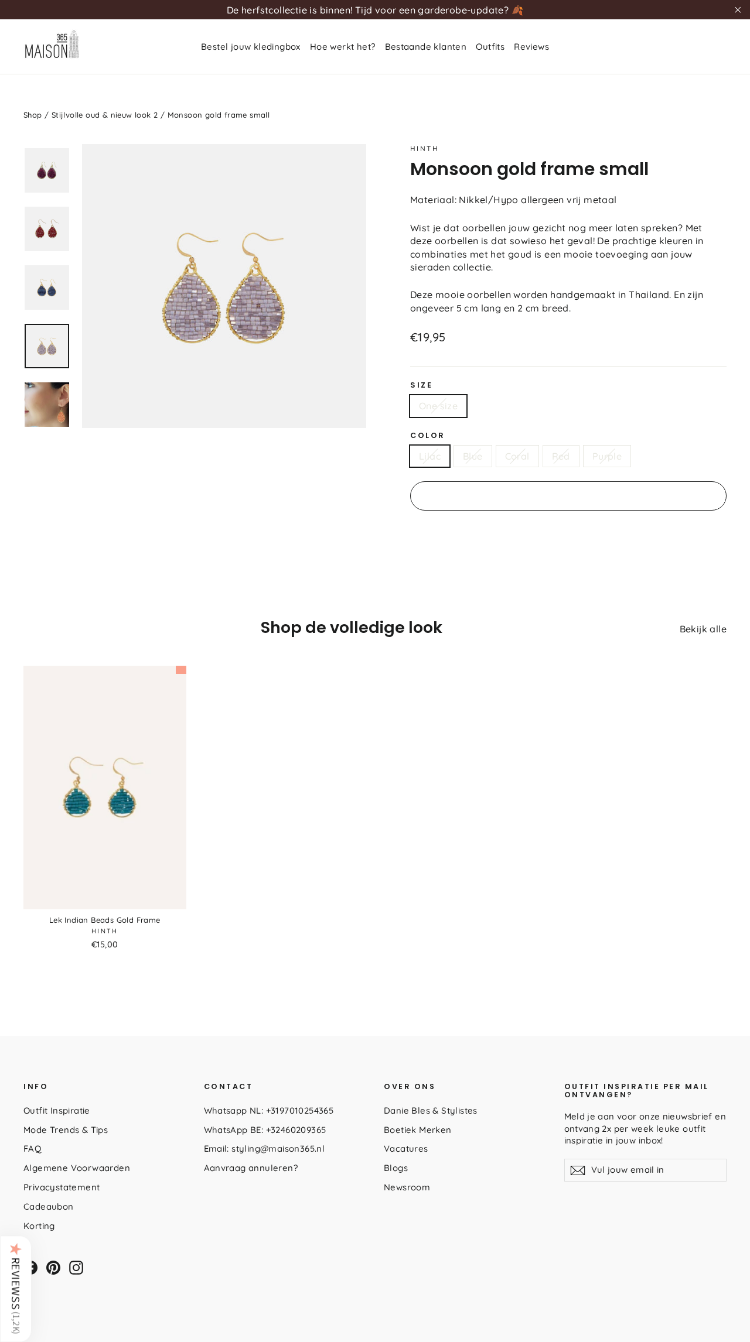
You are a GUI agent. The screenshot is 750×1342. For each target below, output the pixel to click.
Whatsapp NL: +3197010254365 (269, 1110)
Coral (517, 456)
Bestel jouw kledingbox (251, 46)
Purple (607, 456)
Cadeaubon (48, 1206)
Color (427, 436)
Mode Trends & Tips (65, 1129)
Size (421, 385)
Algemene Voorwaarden (76, 1167)
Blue (473, 456)
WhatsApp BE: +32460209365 (265, 1129)
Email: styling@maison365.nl (264, 1148)
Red (561, 456)
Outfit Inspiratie (56, 1110)
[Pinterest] (53, 1268)
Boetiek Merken (418, 1129)
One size (438, 406)
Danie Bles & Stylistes (431, 1110)
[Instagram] (76, 1268)
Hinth (424, 148)
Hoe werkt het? (343, 46)
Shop (32, 114)
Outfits (490, 46)
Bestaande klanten (426, 46)
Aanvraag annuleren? (251, 1167)
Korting (39, 1225)
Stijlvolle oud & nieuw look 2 (105, 114)
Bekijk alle (703, 629)
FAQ (32, 1148)
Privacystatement (61, 1187)
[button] (16, 1288)
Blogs (396, 1167)
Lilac (430, 456)
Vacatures (406, 1148)
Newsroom (407, 1187)
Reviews (531, 46)
